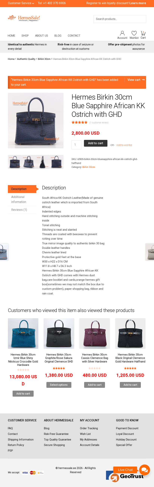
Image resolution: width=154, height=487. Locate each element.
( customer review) (99, 122)
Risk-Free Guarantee (56, 434)
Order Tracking (89, 428)
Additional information (18, 199)
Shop (25, 35)
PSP (10, 450)
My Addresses (88, 439)
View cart (134, 80)
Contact (74, 35)
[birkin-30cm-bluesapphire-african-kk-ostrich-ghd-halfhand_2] (43, 162)
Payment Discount (127, 428)
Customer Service (20, 3)
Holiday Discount (126, 439)
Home (11, 35)
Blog (57, 35)
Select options (59, 384)
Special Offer (124, 445)
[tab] (22, 189)
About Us (41, 35)
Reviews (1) (19, 210)
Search (138, 23)
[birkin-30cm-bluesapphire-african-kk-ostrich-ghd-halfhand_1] (29, 162)
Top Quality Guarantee (57, 439)
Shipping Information (21, 439)
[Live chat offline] (132, 471)
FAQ (10, 428)
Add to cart (95, 143)
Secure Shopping (54, 445)
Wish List (85, 434)
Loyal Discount (125, 434)
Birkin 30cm (44, 59)
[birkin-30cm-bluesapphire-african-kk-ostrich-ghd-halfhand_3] (56, 162)
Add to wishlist (124, 145)
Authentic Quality (26, 59)
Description (18, 189)
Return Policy (16, 445)
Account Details (89, 445)
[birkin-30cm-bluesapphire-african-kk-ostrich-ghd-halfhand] (15, 162)
